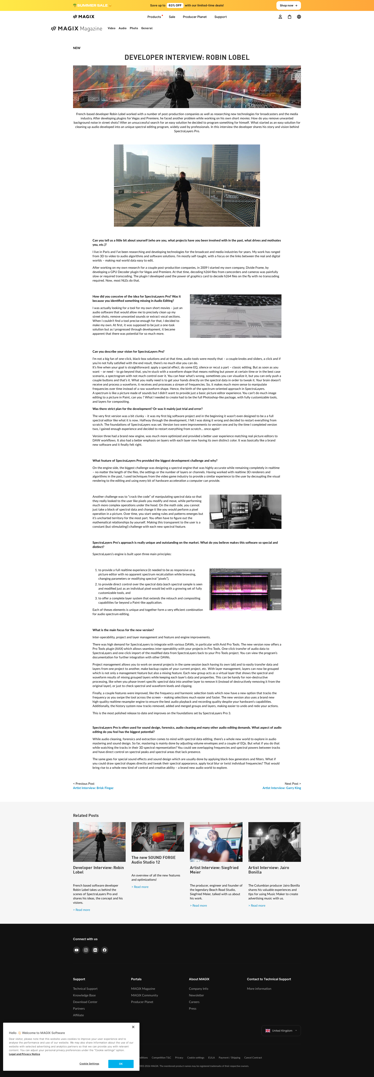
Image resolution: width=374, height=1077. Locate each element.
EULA (211, 1058)
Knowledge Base (84, 995)
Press (192, 1008)
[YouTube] (76, 950)
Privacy (179, 1058)
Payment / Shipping (229, 1058)
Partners (79, 1008)
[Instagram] (85, 950)
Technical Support (85, 988)
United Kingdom (282, 1030)
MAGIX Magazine (143, 988)
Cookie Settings (89, 1063)
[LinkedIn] (95, 950)
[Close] (133, 1027)
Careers (194, 1002)
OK (121, 1063)
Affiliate (78, 1015)
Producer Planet (142, 1002)
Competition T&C (161, 1058)
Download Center (85, 1002)
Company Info (198, 988)
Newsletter (196, 995)
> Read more (81, 909)
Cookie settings (195, 1058)
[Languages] (299, 17)
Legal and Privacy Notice (24, 1054)
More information (259, 988)
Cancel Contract (253, 1058)
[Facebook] (104, 950)
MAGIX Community (144, 995)
